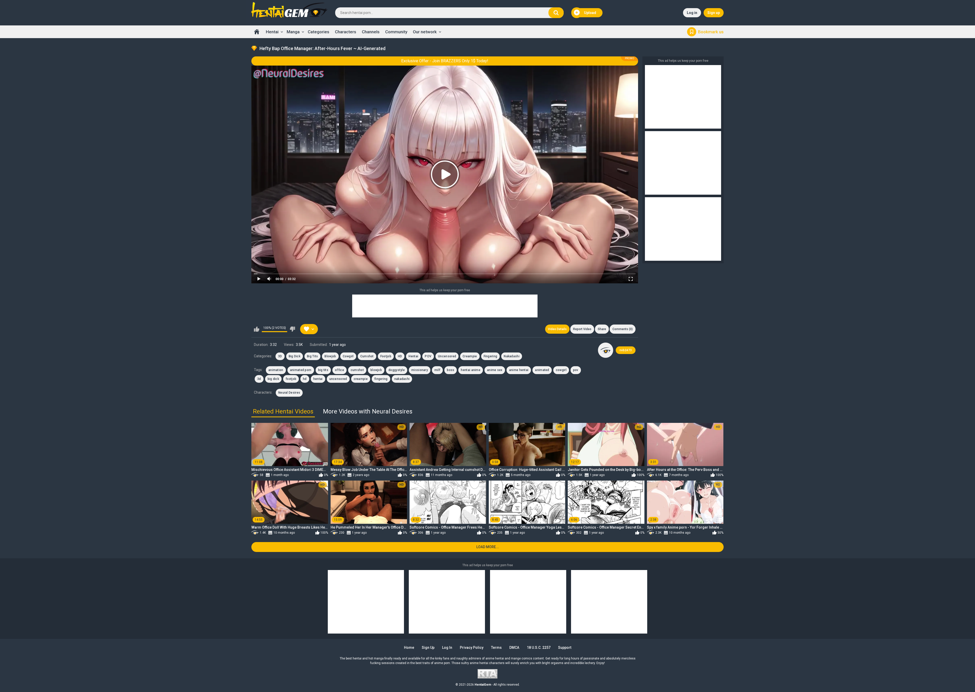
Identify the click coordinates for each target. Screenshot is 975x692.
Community (396, 31)
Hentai (272, 31)
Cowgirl (348, 356)
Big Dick (294, 356)
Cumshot (367, 356)
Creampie (470, 356)
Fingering (490, 356)
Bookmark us (711, 31)
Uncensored (447, 356)
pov (575, 370)
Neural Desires (289, 392)
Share (602, 329)
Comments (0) (622, 329)
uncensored (338, 379)
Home (256, 31)
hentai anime (470, 370)
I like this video (256, 329)
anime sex (494, 370)
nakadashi (402, 379)
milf (437, 370)
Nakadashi (511, 356)
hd (305, 379)
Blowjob (330, 356)
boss (450, 370)
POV (428, 356)
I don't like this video (292, 329)
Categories (318, 31)
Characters (345, 31)
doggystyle (396, 370)
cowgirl (561, 370)
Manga (293, 31)
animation (275, 370)
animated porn (301, 370)
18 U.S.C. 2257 (538, 647)
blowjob (376, 370)
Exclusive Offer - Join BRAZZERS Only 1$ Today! (444, 60)
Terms (496, 647)
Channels (371, 31)
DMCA (514, 647)
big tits (323, 370)
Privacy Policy (471, 647)
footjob (291, 379)
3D (280, 356)
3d (259, 379)
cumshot (357, 370)
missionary (419, 370)
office (339, 370)
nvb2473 (626, 350)
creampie (361, 379)
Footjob (385, 356)
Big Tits (312, 356)
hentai (318, 379)
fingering (381, 379)
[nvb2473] (605, 350)
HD (400, 356)
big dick (273, 379)
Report (582, 329)
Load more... (487, 547)
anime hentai (519, 370)
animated (542, 370)
